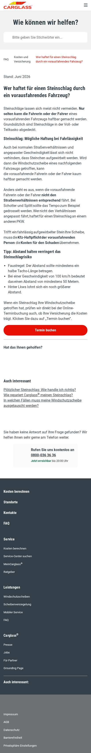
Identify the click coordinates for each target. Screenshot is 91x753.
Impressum (11, 714)
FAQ (6, 523)
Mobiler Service (13, 612)
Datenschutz (11, 730)
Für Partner (10, 660)
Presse (8, 644)
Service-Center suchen (18, 556)
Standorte (11, 502)
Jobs (7, 652)
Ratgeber (9, 572)
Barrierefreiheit (13, 737)
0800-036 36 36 (43, 455)
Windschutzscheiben (17, 596)
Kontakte (10, 513)
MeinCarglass (13, 564)
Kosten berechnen (16, 491)
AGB (6, 722)
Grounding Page (13, 668)
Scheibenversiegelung (17, 604)
